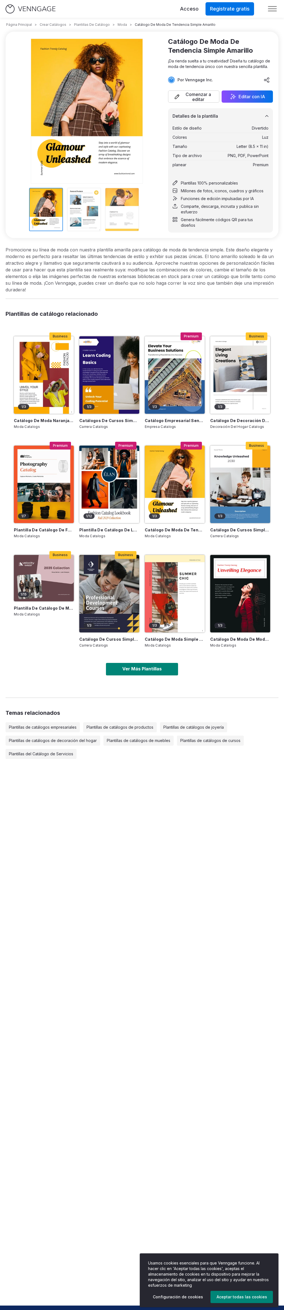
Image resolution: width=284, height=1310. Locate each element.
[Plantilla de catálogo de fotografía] (44, 484)
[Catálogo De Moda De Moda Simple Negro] (240, 593)
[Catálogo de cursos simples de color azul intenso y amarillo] (109, 593)
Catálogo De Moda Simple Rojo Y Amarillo (175, 639)
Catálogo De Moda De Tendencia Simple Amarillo (175, 529)
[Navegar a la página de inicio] (30, 9)
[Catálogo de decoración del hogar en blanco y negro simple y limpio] (240, 375)
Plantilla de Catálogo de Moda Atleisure (44, 608)
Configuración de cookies (178, 1296)
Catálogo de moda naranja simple (44, 420)
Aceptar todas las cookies (242, 1296)
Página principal (19, 24)
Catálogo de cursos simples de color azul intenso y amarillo (109, 639)
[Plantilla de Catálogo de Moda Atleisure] (44, 578)
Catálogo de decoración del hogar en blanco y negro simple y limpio (240, 420)
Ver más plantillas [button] (142, 669)
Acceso (189, 9)
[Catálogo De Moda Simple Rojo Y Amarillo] (175, 593)
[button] (193, 96)
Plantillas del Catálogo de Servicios (41, 753)
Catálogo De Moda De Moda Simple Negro (240, 639)
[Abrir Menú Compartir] (267, 80)
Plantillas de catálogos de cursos (210, 740)
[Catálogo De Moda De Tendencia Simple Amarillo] (175, 484)
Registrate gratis (230, 9)
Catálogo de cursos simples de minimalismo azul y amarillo (240, 529)
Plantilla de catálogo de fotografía (44, 529)
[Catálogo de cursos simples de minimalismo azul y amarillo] (240, 484)
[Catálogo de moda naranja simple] (44, 375)
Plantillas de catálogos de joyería (193, 727)
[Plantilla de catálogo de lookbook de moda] (109, 484)
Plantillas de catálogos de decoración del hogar (53, 740)
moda (122, 24)
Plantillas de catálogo (92, 24)
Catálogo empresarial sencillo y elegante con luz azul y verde (175, 420)
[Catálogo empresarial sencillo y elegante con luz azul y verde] (175, 375)
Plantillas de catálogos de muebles (138, 740)
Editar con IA (252, 96)
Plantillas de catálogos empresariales (43, 727)
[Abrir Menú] (272, 9)
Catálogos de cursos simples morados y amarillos (109, 420)
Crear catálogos (53, 24)
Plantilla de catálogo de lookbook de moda (109, 529)
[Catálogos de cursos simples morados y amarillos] (109, 375)
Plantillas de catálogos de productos (120, 727)
